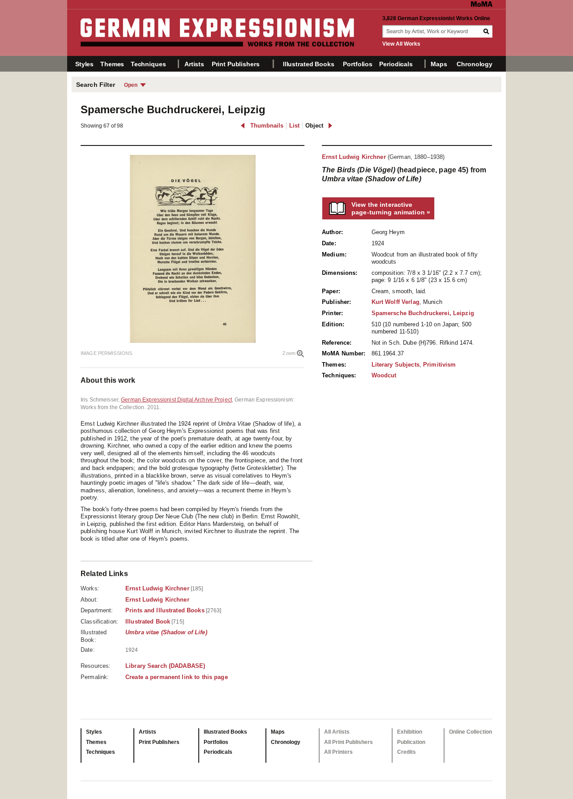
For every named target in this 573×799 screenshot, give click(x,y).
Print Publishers (236, 64)
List (294, 125)
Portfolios (357, 64)
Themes (112, 64)
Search (487, 31)
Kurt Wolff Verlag (395, 302)
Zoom (288, 353)
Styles (84, 64)
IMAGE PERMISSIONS (106, 353)
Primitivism (439, 364)
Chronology (474, 64)
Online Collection (470, 732)
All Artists (337, 732)
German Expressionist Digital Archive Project (176, 400)
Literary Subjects (395, 364)
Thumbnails (266, 125)
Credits (406, 752)
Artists (194, 64)
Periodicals (395, 64)
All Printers (338, 752)
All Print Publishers (348, 742)
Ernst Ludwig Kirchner (354, 157)
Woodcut (384, 375)
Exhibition (409, 732)
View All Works (401, 44)
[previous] (242, 125)
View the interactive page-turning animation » (390, 208)
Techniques (148, 64)
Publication (411, 742)
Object (314, 125)
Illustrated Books (308, 64)
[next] (330, 125)
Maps (439, 64)
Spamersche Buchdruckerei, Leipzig (423, 313)
